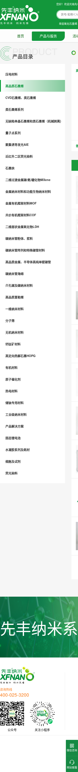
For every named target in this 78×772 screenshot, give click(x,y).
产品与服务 (48, 36)
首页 (20, 36)
